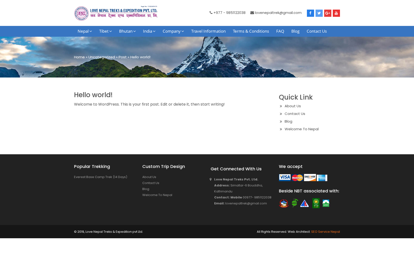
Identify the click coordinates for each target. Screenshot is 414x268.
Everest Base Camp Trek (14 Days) (100, 177)
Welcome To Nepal (302, 128)
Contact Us (317, 31)
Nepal (83, 31)
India (147, 31)
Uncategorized (101, 57)
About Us (293, 105)
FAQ (280, 31)
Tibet (104, 31)
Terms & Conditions (251, 31)
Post (123, 57)
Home (79, 57)
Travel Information (208, 31)
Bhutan (125, 31)
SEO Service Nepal (325, 231)
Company (172, 31)
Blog (295, 31)
